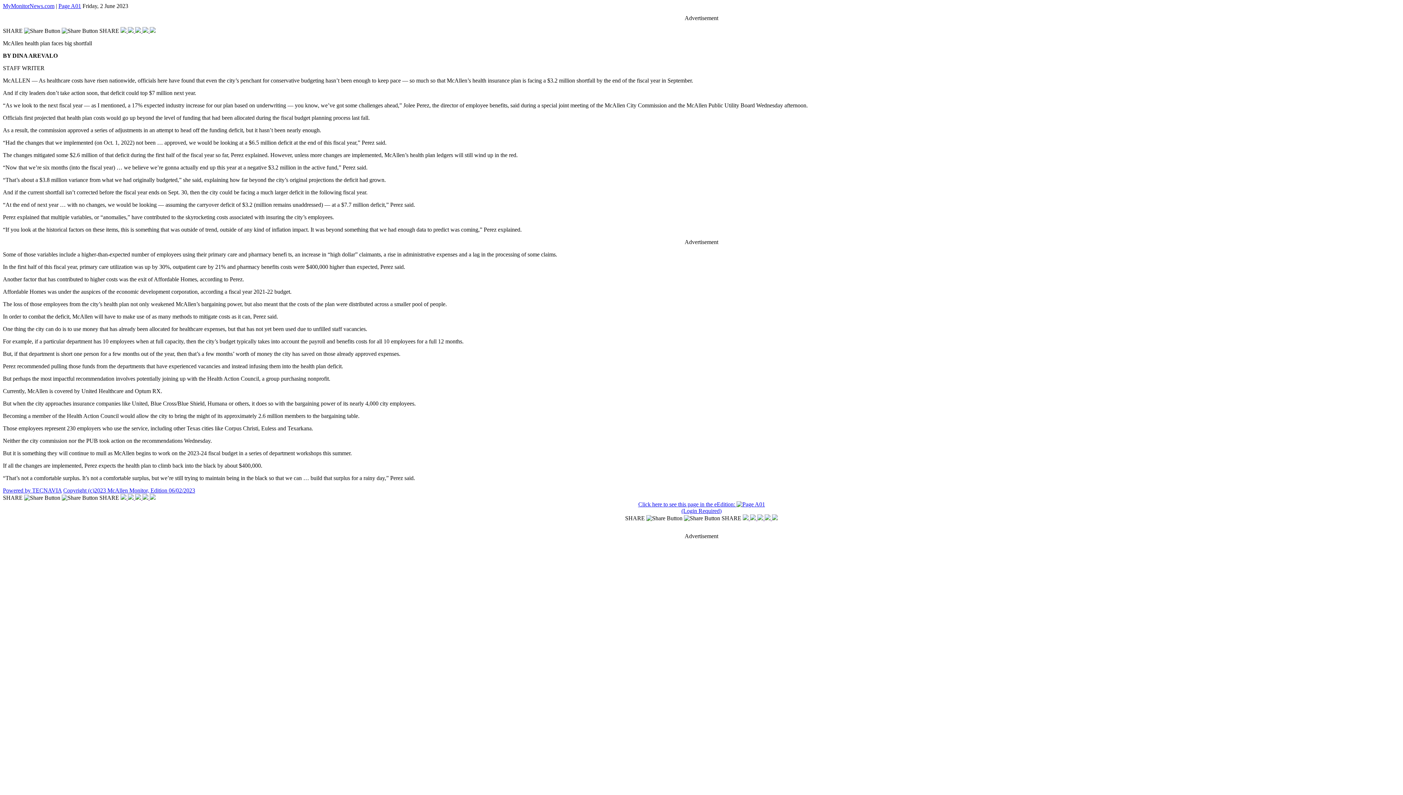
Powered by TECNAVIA (32, 490)
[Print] (153, 31)
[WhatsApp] (138, 31)
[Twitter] (131, 31)
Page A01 (69, 6)
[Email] (146, 31)
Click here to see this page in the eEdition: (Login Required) (687, 507)
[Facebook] (124, 31)
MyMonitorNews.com (28, 6)
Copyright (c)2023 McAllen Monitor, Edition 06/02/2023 (129, 490)
